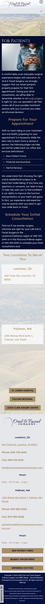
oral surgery (35, 98)
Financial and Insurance (18, 162)
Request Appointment (22, 559)
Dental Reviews (14, 167)
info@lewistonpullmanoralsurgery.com (22, 467)
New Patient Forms (16, 156)
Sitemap (22, 582)
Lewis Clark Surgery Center (22, 408)
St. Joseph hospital (22, 390)
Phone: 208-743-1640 (14, 452)
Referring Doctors (22, 568)
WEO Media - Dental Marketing (31, 577)
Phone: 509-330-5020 (14, 509)
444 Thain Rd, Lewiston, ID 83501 (19, 444)
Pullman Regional (22, 399)
